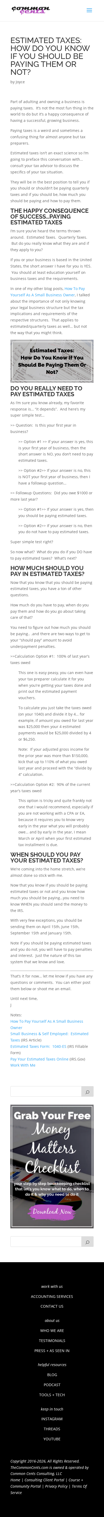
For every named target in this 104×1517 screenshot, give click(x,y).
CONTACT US (52, 1306)
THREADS (52, 1428)
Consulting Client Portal (44, 1479)
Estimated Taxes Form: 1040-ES (38, 1046)
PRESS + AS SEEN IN (52, 1350)
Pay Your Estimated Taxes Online (39, 1059)
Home (15, 1479)
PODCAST (52, 1384)
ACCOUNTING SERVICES (52, 1296)
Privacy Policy (56, 1486)
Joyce (20, 81)
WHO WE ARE (52, 1330)
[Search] (87, 1091)
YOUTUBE (52, 1438)
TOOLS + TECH (52, 1394)
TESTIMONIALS (52, 1340)
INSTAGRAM (52, 1418)
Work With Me (22, 1065)
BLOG (52, 1374)
